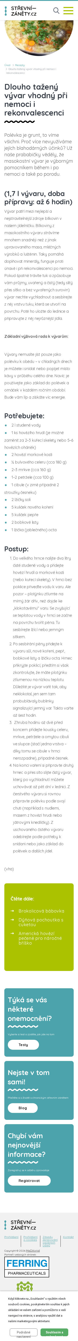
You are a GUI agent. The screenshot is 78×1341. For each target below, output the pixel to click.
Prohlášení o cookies (30, 1238)
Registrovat (29, 1180)
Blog (23, 1108)
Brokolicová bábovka (42, 911)
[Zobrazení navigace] (68, 10)
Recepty (20, 65)
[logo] (20, 10)
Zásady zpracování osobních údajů (50, 1241)
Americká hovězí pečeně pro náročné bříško (40, 938)
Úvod (7, 65)
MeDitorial (33, 1250)
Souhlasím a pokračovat (54, 1333)
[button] (56, 10)
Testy (23, 1045)
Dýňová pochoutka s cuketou (41, 922)
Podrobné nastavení (24, 1333)
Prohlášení (11, 1237)
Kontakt (68, 1237)
